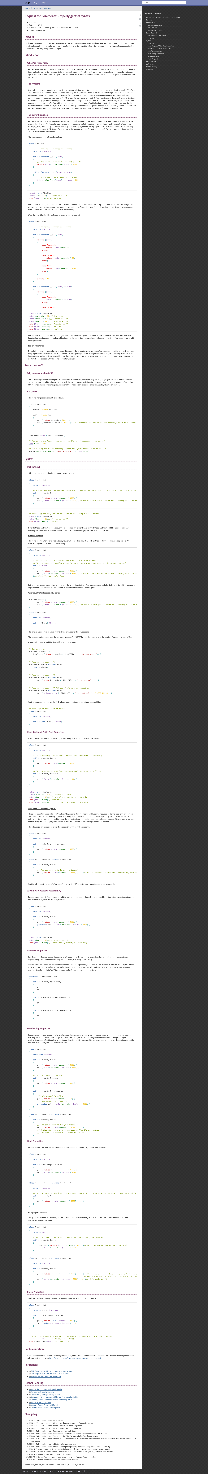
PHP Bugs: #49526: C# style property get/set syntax (51, 1371)
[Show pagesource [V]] (140, 15)
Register (45, 3)
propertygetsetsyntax (42, 8)
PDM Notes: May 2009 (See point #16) (46, 1376)
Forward (149, 20)
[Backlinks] (140, 22)
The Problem (152, 28)
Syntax (148, 41)
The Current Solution (155, 30)
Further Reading (151, 67)
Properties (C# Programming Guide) (45, 1395)
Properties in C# (152, 33)
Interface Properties (155, 51)
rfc (31, 8)
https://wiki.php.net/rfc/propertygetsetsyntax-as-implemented (75, 1358)
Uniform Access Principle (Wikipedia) (45, 1408)
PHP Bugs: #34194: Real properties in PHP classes (50, 1374)
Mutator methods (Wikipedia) (42, 1392)
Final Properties (153, 56)
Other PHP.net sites (65, 1471)
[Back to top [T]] (140, 26)
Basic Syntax (152, 43)
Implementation (151, 62)
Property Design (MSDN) (41, 1402)
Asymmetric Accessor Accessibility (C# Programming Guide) (54, 1397)
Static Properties (153, 59)
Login (36, 3)
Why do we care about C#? (157, 36)
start (27, 8)
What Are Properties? (155, 25)
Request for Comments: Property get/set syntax (163, 17)
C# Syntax (151, 38)
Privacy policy (81, 1471)
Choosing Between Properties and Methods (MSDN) (51, 1400)
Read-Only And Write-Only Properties (161, 46)
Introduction (150, 23)
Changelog (150, 69)
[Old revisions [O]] (140, 19)
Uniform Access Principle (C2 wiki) (44, 1405)
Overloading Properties (156, 54)
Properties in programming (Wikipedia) (46, 1389)
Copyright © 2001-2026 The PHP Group (38, 1471)
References (150, 64)
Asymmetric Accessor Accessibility (159, 49)
